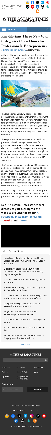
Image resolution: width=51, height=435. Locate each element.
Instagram (21, 216)
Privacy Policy (19, 410)
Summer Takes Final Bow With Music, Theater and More (25, 281)
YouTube (6, 220)
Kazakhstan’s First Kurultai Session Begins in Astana (24, 321)
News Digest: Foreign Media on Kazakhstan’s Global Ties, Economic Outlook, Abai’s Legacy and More (24, 261)
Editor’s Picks (8, 50)
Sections (11, 29)
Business (21, 368)
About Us (33, 410)
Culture (5, 372)
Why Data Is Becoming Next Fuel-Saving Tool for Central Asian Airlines (24, 289)
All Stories (6, 368)
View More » (25, 344)
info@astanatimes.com (31, 426)
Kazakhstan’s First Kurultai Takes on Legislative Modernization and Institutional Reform (25, 297)
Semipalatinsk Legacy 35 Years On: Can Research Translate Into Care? (22, 305)
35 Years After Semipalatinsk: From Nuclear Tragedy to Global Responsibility (24, 337)
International (20, 50)
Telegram (36, 216)
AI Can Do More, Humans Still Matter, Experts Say (25, 329)
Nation (35, 372)
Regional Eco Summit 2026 (22, 378)
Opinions (5, 377)
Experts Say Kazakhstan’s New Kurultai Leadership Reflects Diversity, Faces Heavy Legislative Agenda (23, 271)
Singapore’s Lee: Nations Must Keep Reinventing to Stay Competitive (20, 313)
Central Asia (38, 368)
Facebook (7, 216)
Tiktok (22, 220)
